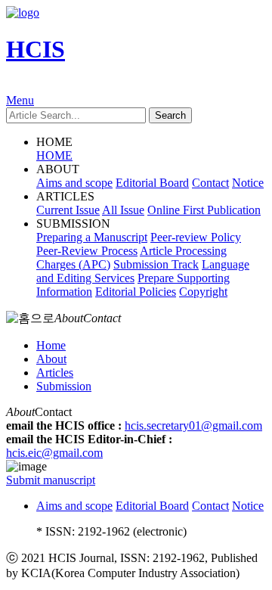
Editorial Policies (135, 291)
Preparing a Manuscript (91, 237)
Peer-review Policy (195, 237)
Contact (210, 182)
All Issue (123, 209)
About (51, 358)
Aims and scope (74, 182)
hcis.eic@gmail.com (54, 452)
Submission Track (156, 264)
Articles (54, 372)
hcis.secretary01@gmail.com (193, 425)
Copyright (203, 291)
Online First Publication (204, 209)
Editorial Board (152, 182)
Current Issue (68, 209)
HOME (54, 155)
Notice (248, 182)
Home (51, 345)
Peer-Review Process (87, 250)
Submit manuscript (50, 480)
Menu (20, 100)
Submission (63, 386)
